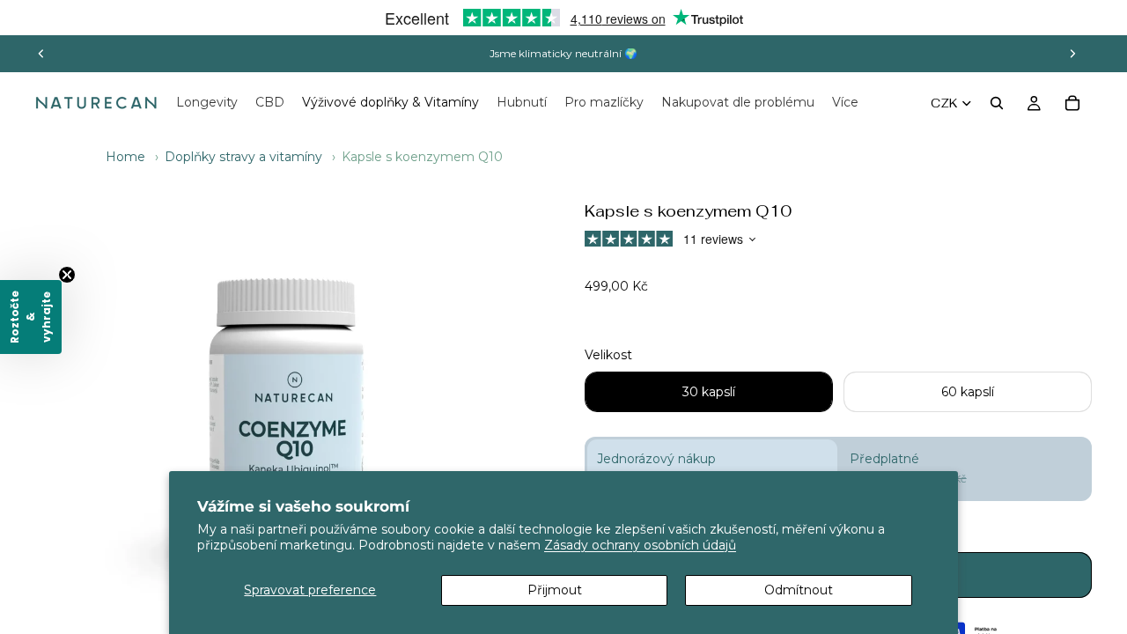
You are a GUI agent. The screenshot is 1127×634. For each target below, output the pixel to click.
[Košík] (1072, 103)
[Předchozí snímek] (41, 53)
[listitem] (845, 103)
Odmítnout (798, 590)
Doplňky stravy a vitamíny (243, 157)
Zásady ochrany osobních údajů (640, 545)
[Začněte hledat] (996, 103)
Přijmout (554, 590)
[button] (31, 317)
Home (125, 157)
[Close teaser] (67, 275)
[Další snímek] (1072, 53)
